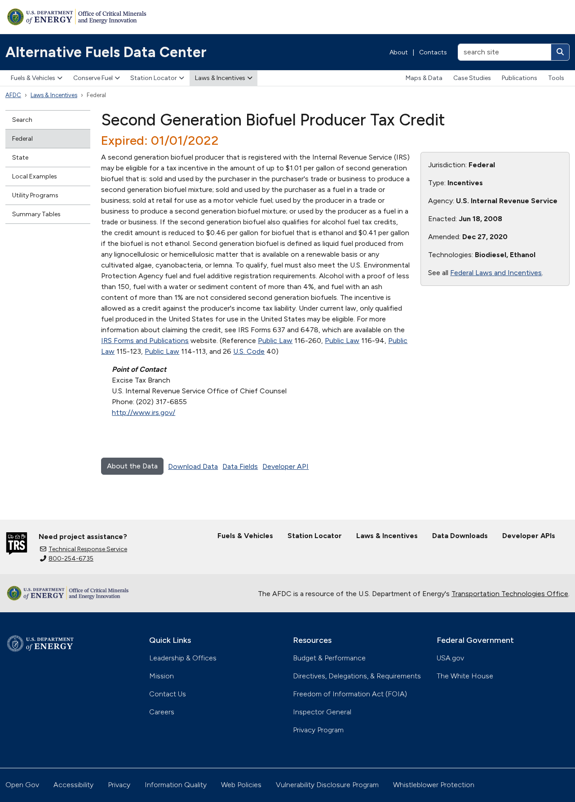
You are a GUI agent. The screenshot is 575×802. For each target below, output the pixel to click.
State (20, 157)
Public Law (275, 340)
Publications (519, 78)
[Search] (560, 52)
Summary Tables (36, 214)
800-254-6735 (71, 558)
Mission (161, 676)
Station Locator (153, 78)
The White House (465, 676)
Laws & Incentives (220, 78)
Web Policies (241, 784)
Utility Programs (35, 195)
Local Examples (34, 176)
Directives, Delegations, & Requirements (357, 676)
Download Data (193, 466)
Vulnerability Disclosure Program (327, 784)
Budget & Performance (329, 658)
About (398, 52)
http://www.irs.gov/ (143, 412)
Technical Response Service (88, 549)
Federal (22, 139)
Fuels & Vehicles (33, 78)
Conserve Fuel (93, 78)
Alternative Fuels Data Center (106, 52)
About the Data (132, 466)
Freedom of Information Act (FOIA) (350, 694)
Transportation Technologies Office (509, 593)
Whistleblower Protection (433, 784)
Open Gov (22, 784)
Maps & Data (424, 78)
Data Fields (240, 466)
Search (22, 120)
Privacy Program (318, 730)
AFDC (13, 95)
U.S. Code (249, 351)
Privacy (119, 784)
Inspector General (322, 712)
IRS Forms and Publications (145, 340)
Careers (161, 712)
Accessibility (73, 784)
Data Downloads (460, 535)
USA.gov (450, 658)
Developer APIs (528, 535)
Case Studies (472, 78)
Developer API (285, 466)
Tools (556, 78)
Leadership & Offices (183, 658)
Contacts (433, 52)
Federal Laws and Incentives (496, 272)
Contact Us (167, 694)
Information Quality (176, 784)
